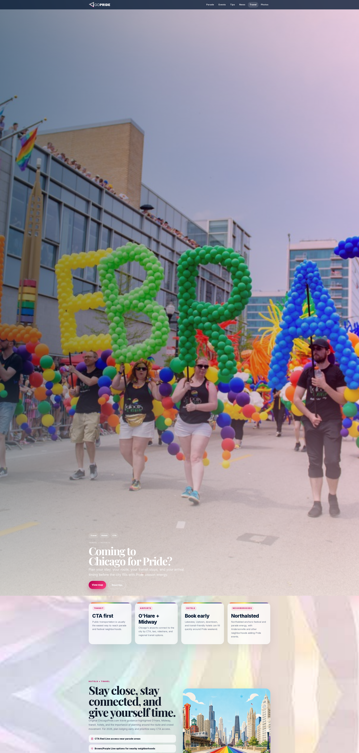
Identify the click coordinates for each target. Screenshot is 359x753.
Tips (232, 4)
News (242, 4)
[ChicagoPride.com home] (99, 4)
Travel (253, 4)
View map (97, 584)
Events (222, 4)
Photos (264, 4)
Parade (210, 4)
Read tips (117, 585)
